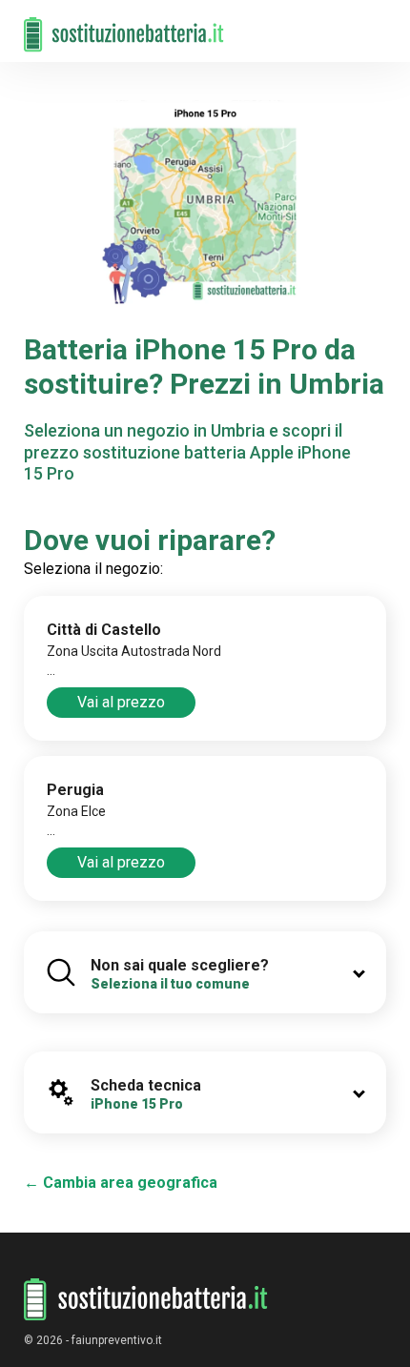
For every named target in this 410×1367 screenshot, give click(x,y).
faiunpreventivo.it (117, 1340)
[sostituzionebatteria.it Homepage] (146, 1299)
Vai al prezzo (121, 702)
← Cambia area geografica (120, 1182)
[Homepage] (124, 25)
